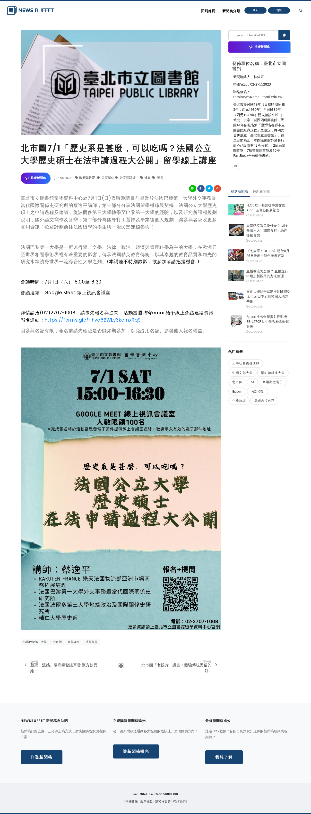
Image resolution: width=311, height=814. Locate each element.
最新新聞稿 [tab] (261, 191)
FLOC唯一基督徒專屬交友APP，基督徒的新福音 (265, 207)
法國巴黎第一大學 (35, 642)
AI (252, 382)
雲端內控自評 (264, 400)
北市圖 (57, 642)
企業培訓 (239, 400)
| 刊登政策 (131, 801)
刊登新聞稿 (41, 757)
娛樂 (147, 177)
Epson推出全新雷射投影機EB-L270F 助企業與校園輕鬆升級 (267, 321)
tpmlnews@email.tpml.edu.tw (257, 97)
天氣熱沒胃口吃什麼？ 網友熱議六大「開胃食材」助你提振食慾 (267, 230)
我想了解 (224, 757)
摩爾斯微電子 (272, 382)
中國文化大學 (242, 373)
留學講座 (73, 642)
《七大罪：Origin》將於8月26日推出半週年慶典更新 (267, 253)
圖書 (159, 177)
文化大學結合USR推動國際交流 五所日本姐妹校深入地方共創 (268, 296)
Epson (237, 391)
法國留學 (91, 642)
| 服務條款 (146, 801)
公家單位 (108, 177)
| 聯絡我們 (179, 801)
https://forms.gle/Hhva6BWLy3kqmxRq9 (93, 320)
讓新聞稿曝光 (136, 751)
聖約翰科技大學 (273, 373)
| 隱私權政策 (163, 801)
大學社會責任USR (245, 363)
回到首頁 (208, 10)
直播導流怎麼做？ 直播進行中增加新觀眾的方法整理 (267, 273)
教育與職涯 (127, 177)
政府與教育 (87, 177)
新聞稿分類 (231, 10)
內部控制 (257, 391)
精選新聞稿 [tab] (239, 191)
